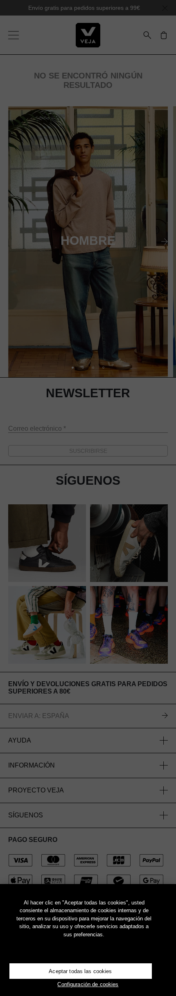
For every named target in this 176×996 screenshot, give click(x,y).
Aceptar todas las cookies (80, 971)
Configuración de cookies (87, 984)
